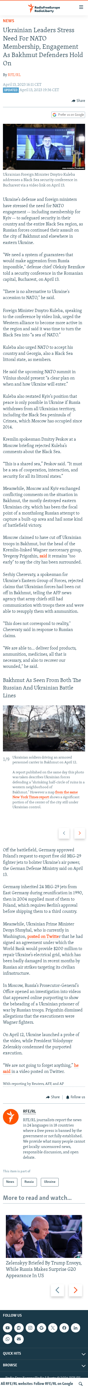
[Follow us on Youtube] (7, 1327)
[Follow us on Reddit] (18, 1327)
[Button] (78, 101)
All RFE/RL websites (17, 1384)
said (43, 556)
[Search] (80, 1384)
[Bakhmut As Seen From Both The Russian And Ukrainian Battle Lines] (44, 728)
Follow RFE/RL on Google (53, 1384)
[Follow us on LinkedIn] (75, 1327)
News (8, 21)
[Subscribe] (18, 1339)
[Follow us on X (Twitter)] (52, 1327)
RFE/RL (14, 75)
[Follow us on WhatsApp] (7, 1339)
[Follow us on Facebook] (64, 1327)
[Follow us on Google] (41, 1327)
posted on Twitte (43, 937)
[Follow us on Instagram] (30, 1327)
